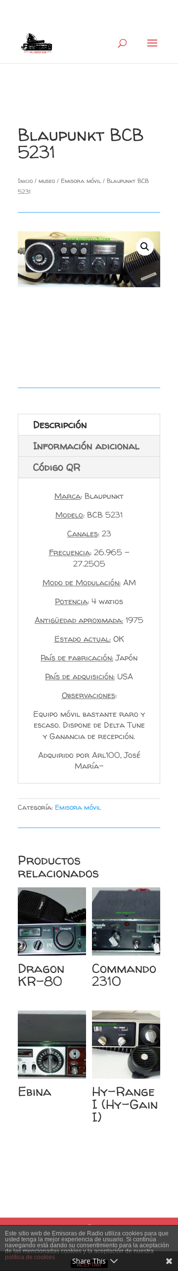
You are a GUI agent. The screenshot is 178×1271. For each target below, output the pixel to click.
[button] (145, 247)
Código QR (57, 467)
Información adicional (86, 445)
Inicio (25, 180)
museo (47, 180)
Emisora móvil (81, 180)
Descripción (60, 424)
